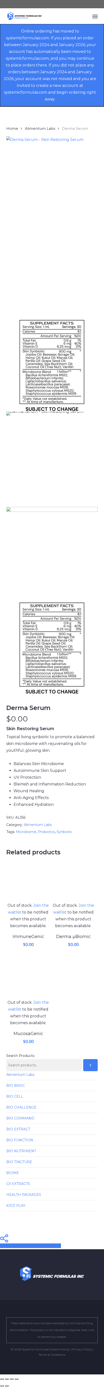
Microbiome (26, 832)
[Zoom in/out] (2, 1379)
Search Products (20, 1055)
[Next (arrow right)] (7, 1386)
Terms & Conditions (51, 1354)
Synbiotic (64, 832)
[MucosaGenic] (28, 977)
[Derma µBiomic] (73, 880)
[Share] (12, 1379)
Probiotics (46, 832)
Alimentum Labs (40, 128)
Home (12, 128)
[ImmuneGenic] (28, 880)
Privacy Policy (82, 1349)
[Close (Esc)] (16, 1379)
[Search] (90, 1065)
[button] (95, 16)
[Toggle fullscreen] (7, 1379)
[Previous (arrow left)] (2, 1386)
